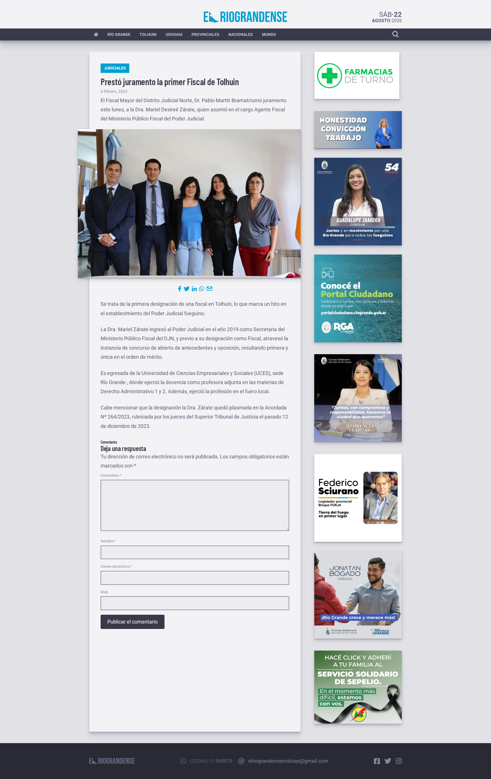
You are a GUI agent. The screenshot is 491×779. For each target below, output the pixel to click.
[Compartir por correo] (209, 288)
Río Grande (118, 34)
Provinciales (205, 34)
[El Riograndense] (245, 17)
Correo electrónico (116, 566)
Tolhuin (148, 34)
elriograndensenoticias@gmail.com (288, 761)
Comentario (111, 475)
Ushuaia (174, 34)
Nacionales (240, 34)
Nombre (108, 541)
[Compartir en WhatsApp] (201, 288)
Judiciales (115, 68)
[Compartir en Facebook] (180, 288)
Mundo (269, 34)
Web (104, 592)
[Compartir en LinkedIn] (194, 288)
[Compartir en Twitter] (187, 288)
